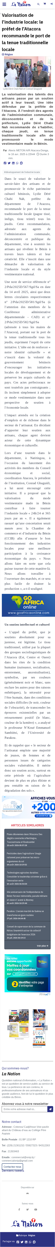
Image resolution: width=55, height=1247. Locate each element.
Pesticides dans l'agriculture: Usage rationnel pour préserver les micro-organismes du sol (24, 857)
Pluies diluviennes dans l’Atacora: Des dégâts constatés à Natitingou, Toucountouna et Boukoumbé (24, 838)
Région (8, 54)
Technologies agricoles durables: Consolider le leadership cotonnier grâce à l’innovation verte (27, 876)
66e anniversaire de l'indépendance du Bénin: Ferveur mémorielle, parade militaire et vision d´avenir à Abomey (27, 896)
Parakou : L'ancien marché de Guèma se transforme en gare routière (25, 913)
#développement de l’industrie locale (22, 172)
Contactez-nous (12, 1166)
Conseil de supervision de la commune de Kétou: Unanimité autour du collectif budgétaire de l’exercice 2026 (26, 930)
